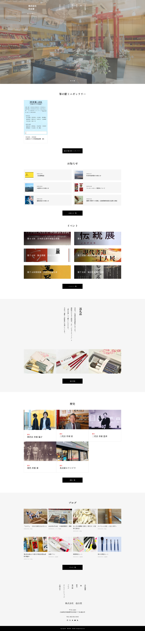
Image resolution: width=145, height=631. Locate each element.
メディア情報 (58, 528)
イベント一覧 (72, 286)
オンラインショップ (64, 11)
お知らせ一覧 (72, 213)
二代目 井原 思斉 (99, 436)
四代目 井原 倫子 (34, 436)
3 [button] (74, 80)
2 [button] (72, 80)
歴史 (77, 5)
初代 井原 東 (32, 467)
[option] (72, 42)
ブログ (68, 6)
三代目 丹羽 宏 (66, 436)
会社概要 (85, 7)
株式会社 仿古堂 (32, 7)
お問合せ (60, 7)
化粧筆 (56, 556)
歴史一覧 (72, 480)
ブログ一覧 (72, 567)
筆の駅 (72, 6)
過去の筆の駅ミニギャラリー (72, 151)
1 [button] (70, 80)
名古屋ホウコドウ (68, 467)
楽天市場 (72, 381)
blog (31, 528)
